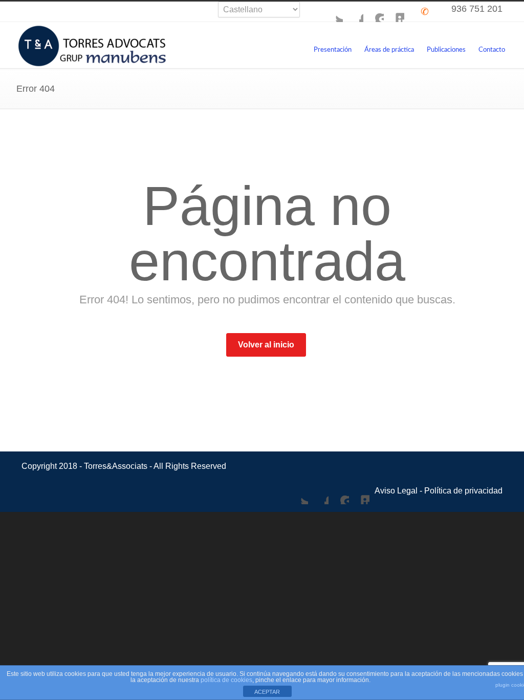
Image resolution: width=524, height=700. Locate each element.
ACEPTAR (267, 692)
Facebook (353, 12)
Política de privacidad (463, 490)
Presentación (333, 50)
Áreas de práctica (389, 50)
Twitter (332, 12)
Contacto (491, 50)
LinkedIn (394, 12)
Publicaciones (446, 50)
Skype (373, 12)
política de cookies (226, 680)
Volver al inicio (266, 344)
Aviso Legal (396, 490)
